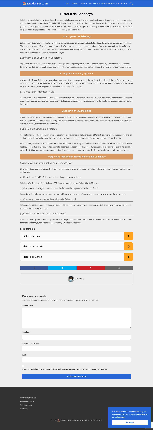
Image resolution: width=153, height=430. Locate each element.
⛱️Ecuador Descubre (35, 3)
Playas (123, 3)
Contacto (23, 409)
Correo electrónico (31, 343)
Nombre (26, 332)
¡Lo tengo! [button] (130, 422)
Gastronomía (93, 3)
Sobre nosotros (26, 405)
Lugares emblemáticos (109, 3)
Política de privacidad (28, 398)
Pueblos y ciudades (78, 3)
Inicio (68, 3)
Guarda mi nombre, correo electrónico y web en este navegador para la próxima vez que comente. (65, 369)
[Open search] (131, 3)
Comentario (28, 305)
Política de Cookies (27, 401)
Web (24, 355)
